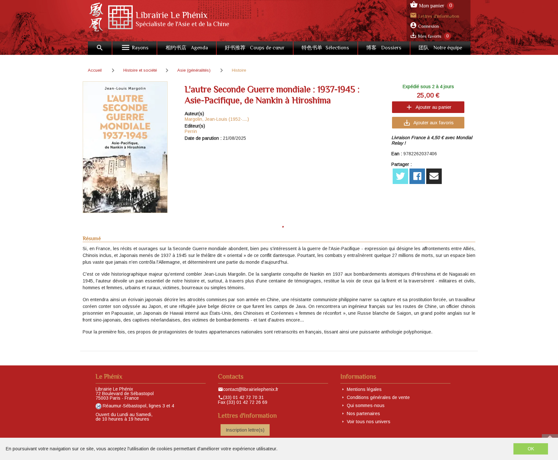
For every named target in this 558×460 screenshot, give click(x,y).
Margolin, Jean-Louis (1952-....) (217, 119)
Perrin (191, 131)
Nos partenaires (363, 413)
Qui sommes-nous (366, 405)
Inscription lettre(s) (245, 430)
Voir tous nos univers (368, 421)
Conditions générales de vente (378, 397)
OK (531, 448)
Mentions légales (364, 389)
